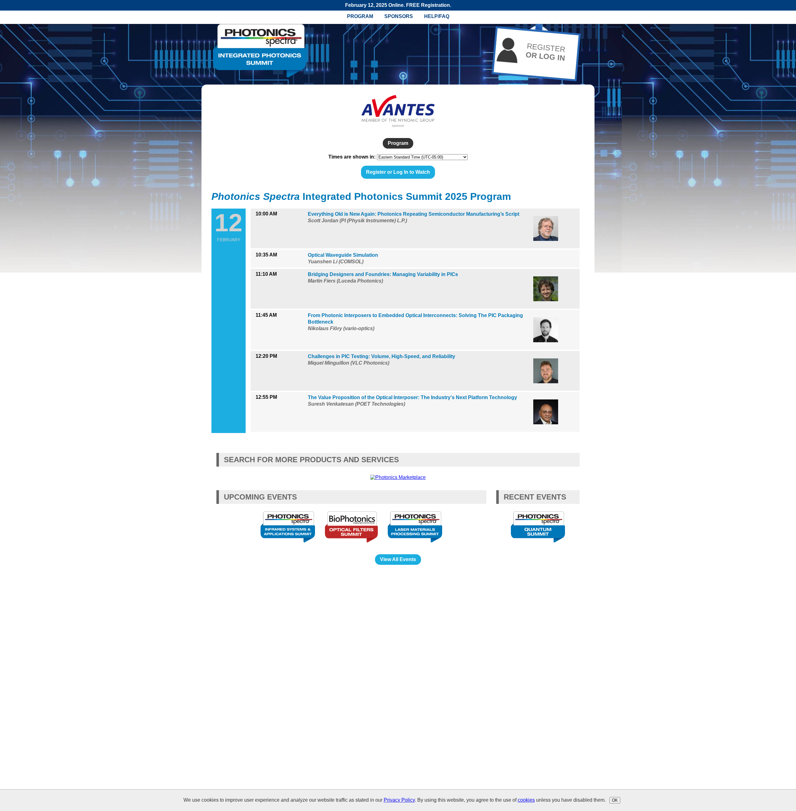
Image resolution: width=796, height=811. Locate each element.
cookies (526, 800)
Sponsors (398, 16)
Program (360, 16)
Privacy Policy (399, 800)
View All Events (398, 559)
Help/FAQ (436, 16)
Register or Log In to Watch (398, 172)
